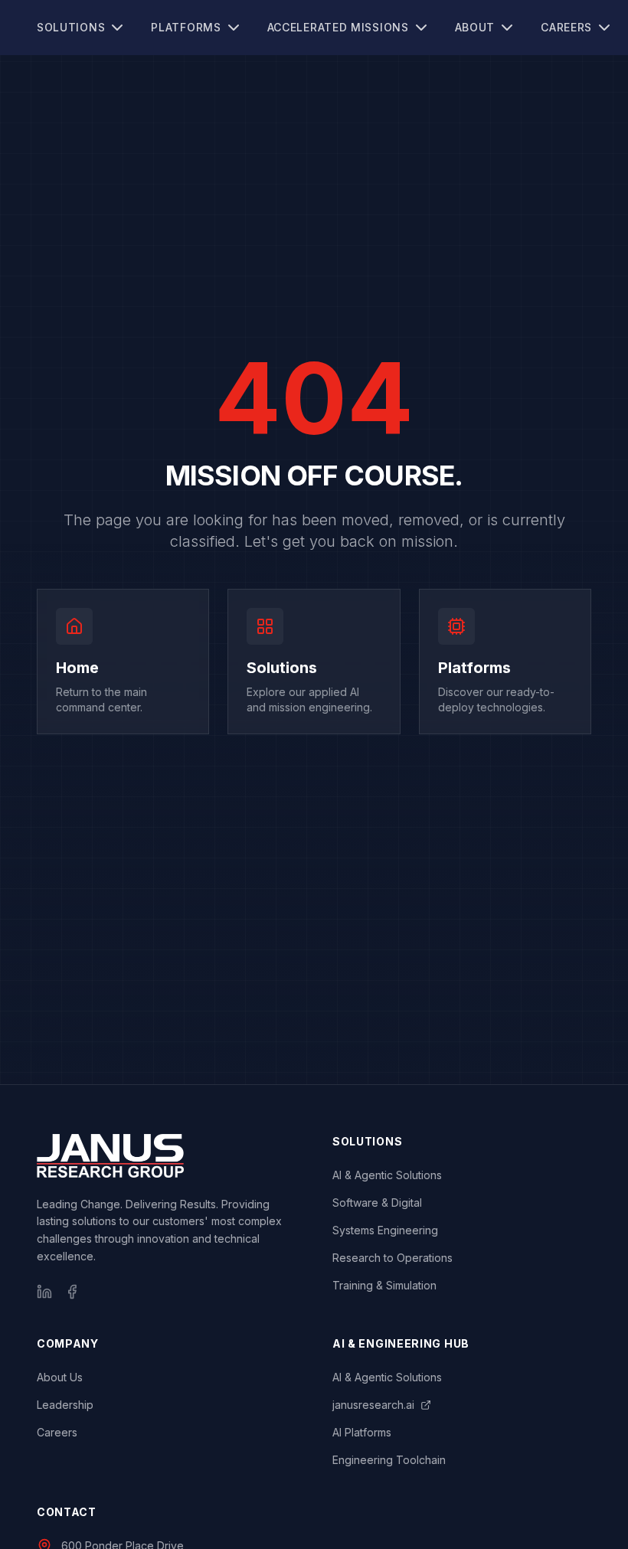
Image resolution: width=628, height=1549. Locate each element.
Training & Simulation (384, 1285)
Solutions (71, 27)
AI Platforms (361, 1432)
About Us (60, 1377)
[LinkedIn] (44, 1291)
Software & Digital (377, 1202)
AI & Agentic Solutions (387, 1174)
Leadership (65, 1404)
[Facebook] (72, 1291)
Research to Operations (392, 1257)
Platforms (186, 27)
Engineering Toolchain (389, 1459)
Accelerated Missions (338, 27)
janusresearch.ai (373, 1404)
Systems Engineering (385, 1230)
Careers (566, 27)
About (475, 27)
